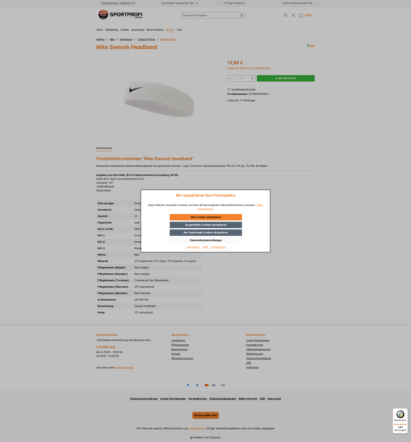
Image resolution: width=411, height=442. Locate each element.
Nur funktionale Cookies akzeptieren (206, 232)
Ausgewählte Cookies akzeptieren (206, 224)
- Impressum (192, 247)
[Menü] (406, 410)
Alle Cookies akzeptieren (206, 217)
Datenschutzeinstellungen (206, 240)
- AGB (204, 247)
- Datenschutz (218, 247)
